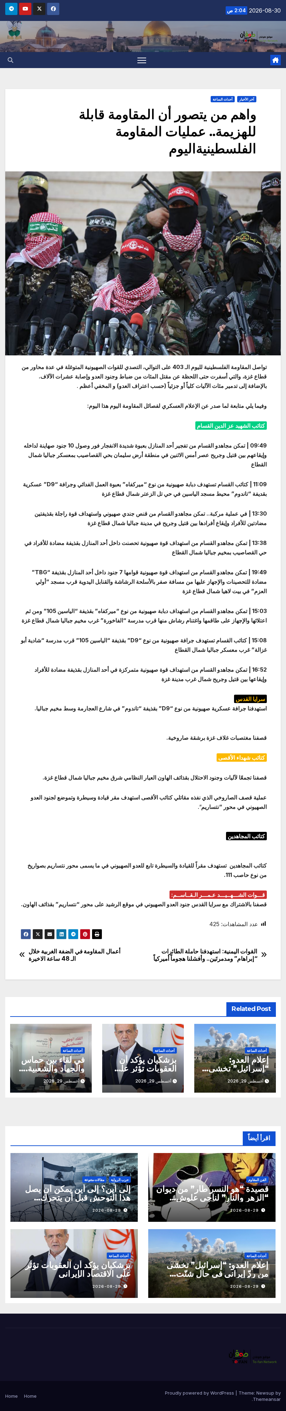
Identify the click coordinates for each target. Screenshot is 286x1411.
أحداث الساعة (223, 99)
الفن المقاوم (257, 1179)
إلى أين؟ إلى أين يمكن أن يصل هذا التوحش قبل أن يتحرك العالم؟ (78, 1197)
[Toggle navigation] (141, 60)
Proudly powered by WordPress (200, 1393)
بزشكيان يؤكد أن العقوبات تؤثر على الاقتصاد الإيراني (145, 1068)
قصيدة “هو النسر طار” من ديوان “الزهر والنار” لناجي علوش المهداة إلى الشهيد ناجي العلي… (212, 1197)
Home (30, 1396)
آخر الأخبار (246, 99)
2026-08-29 (244, 1210)
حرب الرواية (120, 1179)
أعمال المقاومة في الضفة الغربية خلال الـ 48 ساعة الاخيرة (75, 955)
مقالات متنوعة (94, 1179)
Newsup (265, 1393)
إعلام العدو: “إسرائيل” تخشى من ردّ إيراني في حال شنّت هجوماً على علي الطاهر (218, 1273)
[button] (10, 60)
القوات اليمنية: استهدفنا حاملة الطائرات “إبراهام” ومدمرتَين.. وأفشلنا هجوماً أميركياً (205, 955)
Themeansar (267, 1399)
